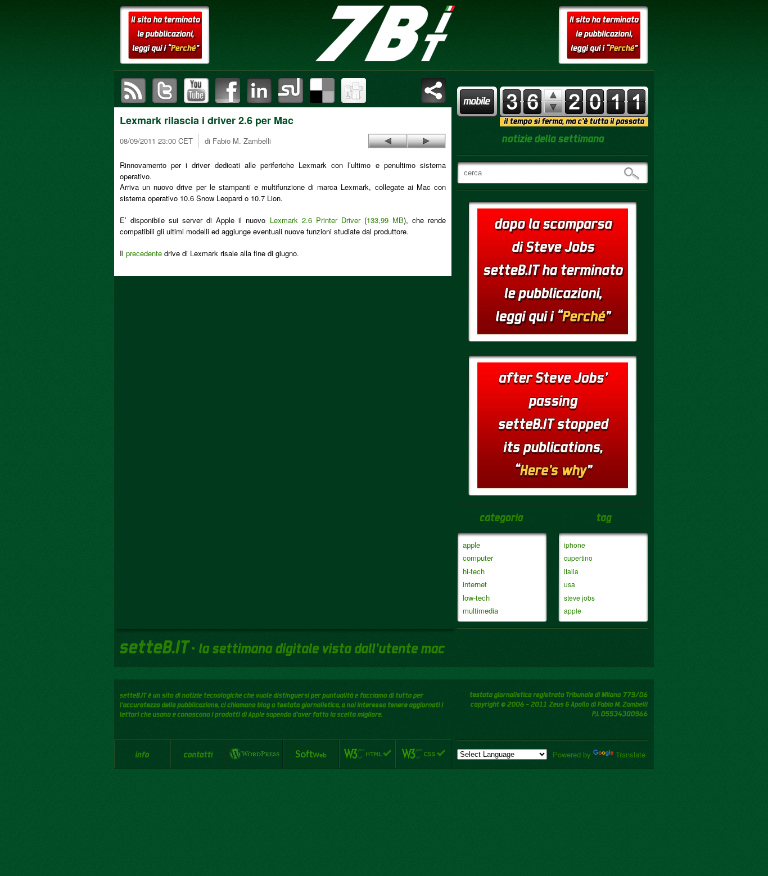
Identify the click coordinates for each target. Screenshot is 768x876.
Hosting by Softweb (310, 754)
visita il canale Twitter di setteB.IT (164, 90)
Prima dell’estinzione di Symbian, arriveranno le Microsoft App (426, 141)
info (142, 754)
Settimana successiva (553, 95)
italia (571, 571)
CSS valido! (423, 754)
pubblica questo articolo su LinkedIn (259, 90)
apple (471, 544)
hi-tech (474, 571)
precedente (144, 253)
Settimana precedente (553, 107)
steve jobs (579, 597)
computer (478, 557)
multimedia (480, 610)
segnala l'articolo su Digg (353, 90)
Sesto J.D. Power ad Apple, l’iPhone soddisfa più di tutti (387, 141)
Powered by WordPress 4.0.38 (254, 754)
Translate (630, 754)
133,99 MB (385, 220)
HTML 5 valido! (367, 754)
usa (569, 584)
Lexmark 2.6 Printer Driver (315, 220)
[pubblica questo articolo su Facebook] (227, 90)
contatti (198, 754)
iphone (574, 545)
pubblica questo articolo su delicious (322, 90)
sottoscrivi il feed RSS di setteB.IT (133, 90)
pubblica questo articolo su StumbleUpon (290, 90)
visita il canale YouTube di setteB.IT (196, 90)
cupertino (578, 557)
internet (475, 584)
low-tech (476, 597)
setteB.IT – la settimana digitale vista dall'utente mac (384, 34)
